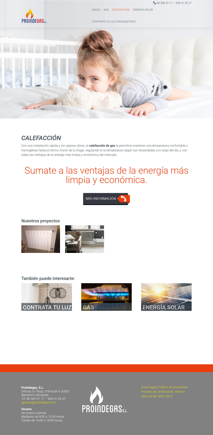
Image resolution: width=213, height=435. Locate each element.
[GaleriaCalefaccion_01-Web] (40, 252)
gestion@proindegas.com (38, 402)
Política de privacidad (172, 387)
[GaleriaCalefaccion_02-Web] (84, 252)
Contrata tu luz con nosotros (114, 21)
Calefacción (121, 9)
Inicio (96, 9)
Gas (106, 9)
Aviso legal (148, 387)
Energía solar (143, 9)
